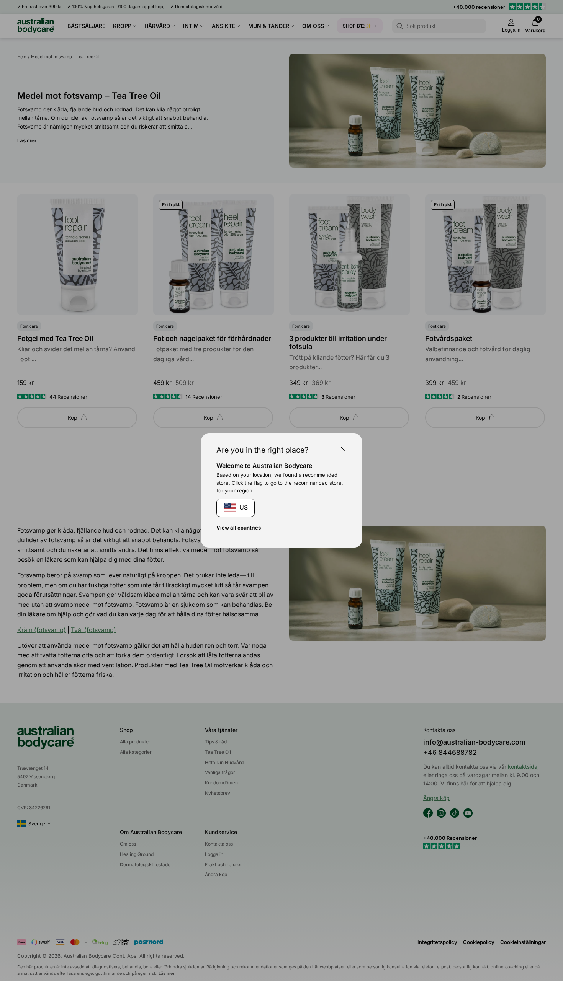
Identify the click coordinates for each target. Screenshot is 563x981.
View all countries (238, 528)
